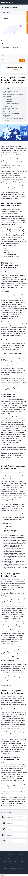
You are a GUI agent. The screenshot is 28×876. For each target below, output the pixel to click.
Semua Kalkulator (9, 859)
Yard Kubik (9, 99)
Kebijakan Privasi (14, 864)
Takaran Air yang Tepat (11, 116)
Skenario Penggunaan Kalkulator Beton (14, 111)
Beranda (3, 854)
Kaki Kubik (8, 97)
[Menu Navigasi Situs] (25, 2)
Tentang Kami (20, 859)
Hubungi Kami (7, 861)
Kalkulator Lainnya (12, 854)
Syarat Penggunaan (19, 861)
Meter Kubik (9, 101)
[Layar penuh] (24, 13)
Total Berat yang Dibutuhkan (13, 103)
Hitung (22, 60)
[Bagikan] (2, 60)
